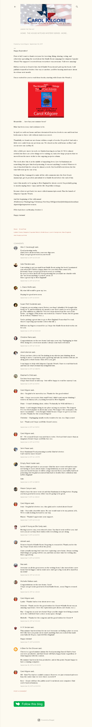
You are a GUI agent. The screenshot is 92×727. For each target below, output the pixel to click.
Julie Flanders (25, 264)
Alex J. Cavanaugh (27, 247)
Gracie (20, 232)
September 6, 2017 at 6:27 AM (30, 281)
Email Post (22, 229)
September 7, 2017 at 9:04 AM (30, 520)
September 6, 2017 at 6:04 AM (30, 258)
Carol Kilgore (25, 390)
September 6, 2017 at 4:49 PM (30, 457)
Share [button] (15, 229)
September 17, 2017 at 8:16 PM (30, 642)
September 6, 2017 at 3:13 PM (29, 384)
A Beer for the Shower (29, 648)
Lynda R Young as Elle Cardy (31, 526)
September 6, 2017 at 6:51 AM (29, 298)
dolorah (23, 541)
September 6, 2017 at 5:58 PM (29, 482)
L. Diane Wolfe (26, 287)
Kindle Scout (45, 232)
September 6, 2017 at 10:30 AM (30, 331)
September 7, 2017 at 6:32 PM (29, 535)
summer (24, 235)
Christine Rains (26, 337)
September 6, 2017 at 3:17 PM (29, 442)
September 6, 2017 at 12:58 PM (30, 369)
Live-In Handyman (55, 232)
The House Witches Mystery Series (43, 33)
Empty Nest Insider (28, 463)
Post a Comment (20, 691)
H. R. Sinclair (25, 627)
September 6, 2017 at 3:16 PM (29, 427)
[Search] (77, 6)
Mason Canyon (26, 488)
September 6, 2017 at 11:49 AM (30, 346)
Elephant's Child (26, 375)
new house (17, 235)
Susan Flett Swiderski (28, 304)
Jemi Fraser (24, 448)
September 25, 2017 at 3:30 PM (30, 686)
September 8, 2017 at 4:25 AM (30, 592)
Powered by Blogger (47, 720)
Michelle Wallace (26, 581)
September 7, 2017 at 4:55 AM (29, 497)
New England (66, 232)
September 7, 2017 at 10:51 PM (30, 558)
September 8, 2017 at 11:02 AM (30, 621)
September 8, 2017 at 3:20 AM (30, 575)
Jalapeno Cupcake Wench (31, 232)
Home (23, 33)
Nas (22, 564)
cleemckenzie (25, 352)
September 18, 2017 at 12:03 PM (30, 665)
